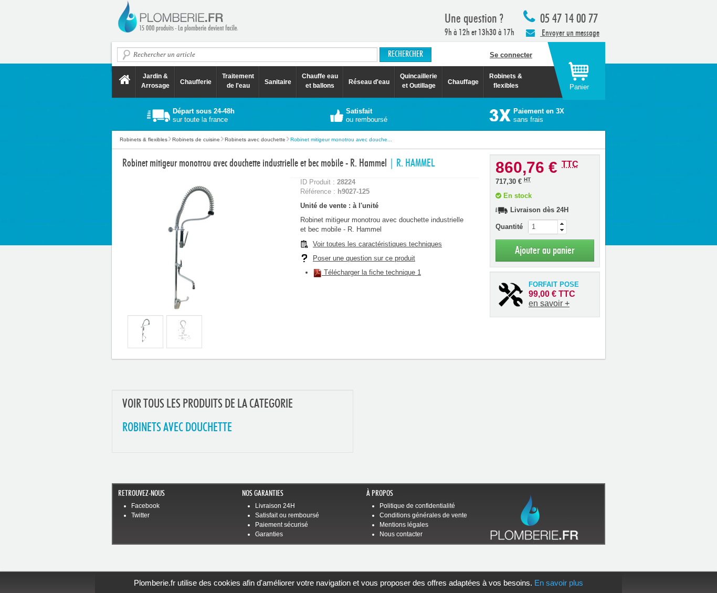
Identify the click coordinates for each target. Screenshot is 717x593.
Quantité (509, 227)
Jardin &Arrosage (155, 80)
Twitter (140, 515)
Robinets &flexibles (505, 80)
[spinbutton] (547, 227)
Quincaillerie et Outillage (418, 80)
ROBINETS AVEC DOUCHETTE (177, 428)
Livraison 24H (275, 505)
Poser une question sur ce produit (364, 258)
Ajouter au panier (545, 250)
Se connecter (511, 55)
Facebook (145, 505)
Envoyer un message (569, 32)
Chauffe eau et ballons (320, 80)
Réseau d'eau (369, 82)
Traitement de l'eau (238, 80)
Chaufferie (196, 82)
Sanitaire (278, 82)
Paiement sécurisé (281, 524)
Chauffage (463, 82)
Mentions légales (403, 524)
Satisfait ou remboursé (287, 515)
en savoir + (549, 303)
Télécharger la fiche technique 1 (371, 272)
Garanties (269, 534)
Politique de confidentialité (417, 505)
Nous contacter (401, 534)
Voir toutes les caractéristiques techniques (377, 244)
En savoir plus (558, 582)
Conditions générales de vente (423, 515)
